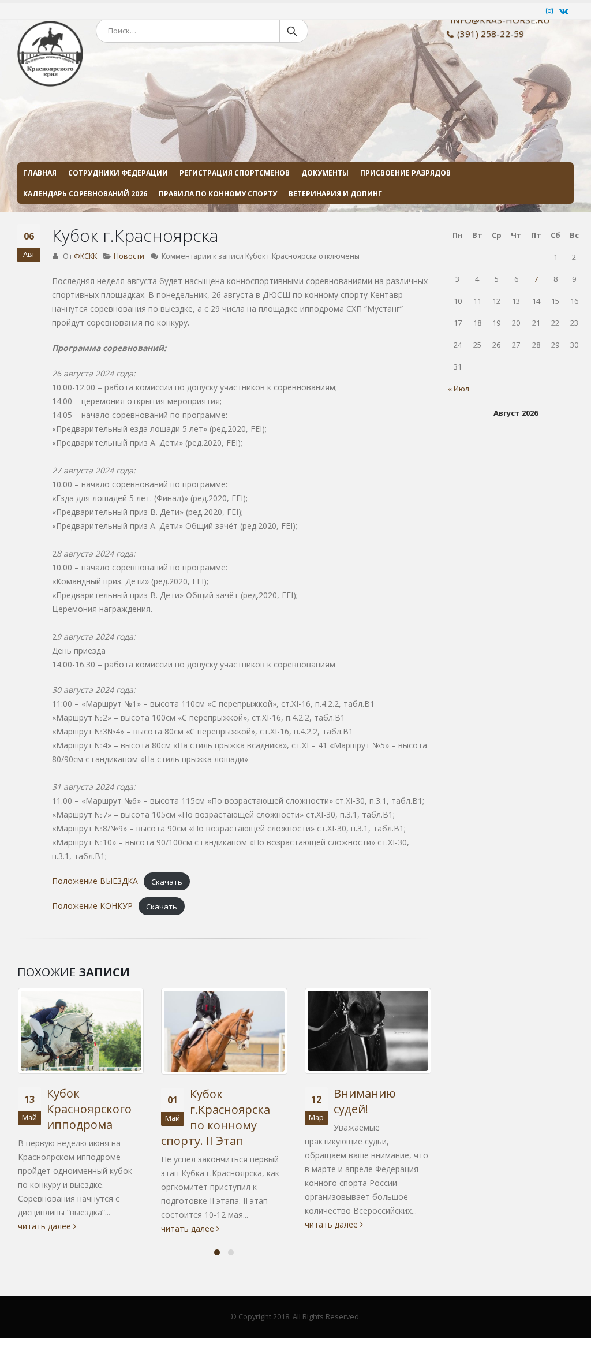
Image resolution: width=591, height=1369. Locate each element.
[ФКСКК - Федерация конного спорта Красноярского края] (50, 114)
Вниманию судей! (365, 1101)
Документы (325, 173)
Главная (40, 173)
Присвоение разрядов (405, 173)
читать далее (45, 1226)
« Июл (458, 388)
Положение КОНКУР (92, 905)
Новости (129, 256)
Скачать (166, 881)
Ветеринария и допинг (335, 194)
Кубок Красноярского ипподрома (89, 1108)
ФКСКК (85, 256)
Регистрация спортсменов (234, 173)
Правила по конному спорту (218, 194)
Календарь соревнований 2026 (85, 194)
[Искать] (293, 30)
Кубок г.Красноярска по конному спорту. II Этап (215, 1117)
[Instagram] (550, 11)
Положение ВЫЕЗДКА (95, 880)
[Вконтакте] (564, 11)
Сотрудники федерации (118, 173)
